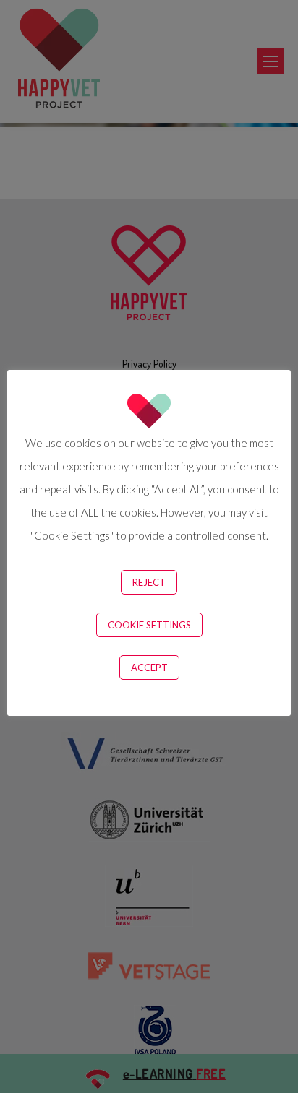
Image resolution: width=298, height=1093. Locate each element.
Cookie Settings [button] (149, 625)
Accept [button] (149, 667)
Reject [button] (149, 582)
